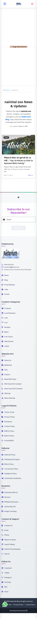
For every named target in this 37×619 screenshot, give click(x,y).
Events (6, 294)
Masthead (8, 365)
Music (6, 332)
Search (7, 554)
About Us (7, 360)
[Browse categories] (4, 3)
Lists (6, 318)
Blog (6, 280)
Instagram (8, 577)
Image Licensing (10, 511)
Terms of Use (9, 412)
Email (6, 530)
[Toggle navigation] (32, 3)
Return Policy (9, 436)
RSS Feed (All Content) (12, 384)
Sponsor (7, 497)
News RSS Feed (10, 379)
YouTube (7, 582)
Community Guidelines (12, 478)
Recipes (7, 327)
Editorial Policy (9, 455)
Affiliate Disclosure (11, 502)
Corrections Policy (11, 469)
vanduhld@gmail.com (11, 267)
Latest (6, 346)
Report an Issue (10, 540)
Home (7, 90)
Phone (6, 535)
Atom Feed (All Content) (13, 389)
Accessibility (9, 440)
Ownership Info (10, 507)
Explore (7, 374)
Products (7, 308)
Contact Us (8, 525)
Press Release (9, 285)
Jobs (6, 289)
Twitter (7, 573)
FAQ (5, 370)
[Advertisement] (18, 19)
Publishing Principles (12, 459)
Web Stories (8, 341)
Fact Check (8, 337)
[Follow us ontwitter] (18, 197)
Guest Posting (9, 544)
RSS (5, 587)
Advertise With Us (11, 492)
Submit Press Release (12, 549)
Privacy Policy (9, 417)
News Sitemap (9, 398)
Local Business (9, 313)
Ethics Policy (9, 464)
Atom (6, 592)
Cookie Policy (9, 426)
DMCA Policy (9, 431)
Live (5, 322)
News (6, 275)
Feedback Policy (10, 474)
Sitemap (7, 393)
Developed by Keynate (17, 610)
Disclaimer (8, 422)
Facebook (8, 568)
